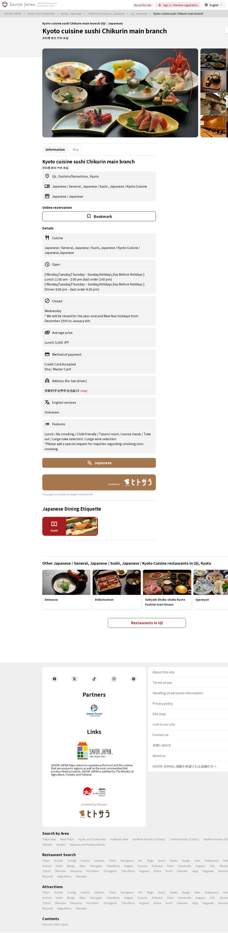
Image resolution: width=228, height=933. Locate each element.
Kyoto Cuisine (136, 186)
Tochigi (71, 860)
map (83, 390)
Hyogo (186, 860)
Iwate (59, 866)
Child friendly (87, 434)
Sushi (104, 186)
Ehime (157, 871)
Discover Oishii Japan (55, 924)
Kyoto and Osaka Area (41, 13)
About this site (142, 5)
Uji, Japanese (139, 13)
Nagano (201, 866)
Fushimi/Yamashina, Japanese (106, 13)
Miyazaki (47, 876)
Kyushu (61, 844)
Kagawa (144, 871)
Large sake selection (67, 439)
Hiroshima (92, 871)
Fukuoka (182, 871)
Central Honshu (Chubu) (184, 839)
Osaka (173, 860)
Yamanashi (184, 866)
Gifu (212, 866)
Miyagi (71, 866)
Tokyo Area (49, 839)
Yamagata (96, 866)
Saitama (99, 860)
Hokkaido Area (119, 839)
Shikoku (47, 844)
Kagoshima (64, 876)
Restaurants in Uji (147, 622)
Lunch (49, 434)
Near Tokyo (67, 839)
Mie (140, 860)
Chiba (112, 860)
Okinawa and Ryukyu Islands (87, 844)
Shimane (60, 871)
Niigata (128, 866)
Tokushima (128, 871)
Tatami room (109, 434)
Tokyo (46, 860)
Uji (54, 176)
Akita (82, 866)
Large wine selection (100, 439)
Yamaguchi (110, 871)
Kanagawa (127, 860)
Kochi (169, 871)
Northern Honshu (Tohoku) (149, 839)
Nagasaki (208, 871)
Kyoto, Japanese (71, 13)
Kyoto (94, 176)
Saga (195, 871)
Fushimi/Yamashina (73, 176)
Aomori (46, 866)
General (75, 186)
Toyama (142, 866)
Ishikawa (157, 866)
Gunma (85, 860)
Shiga (150, 860)
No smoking (65, 434)
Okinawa (81, 876)
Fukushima (113, 866)
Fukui (170, 866)
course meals (131, 434)
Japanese (59, 186)
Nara (197, 860)
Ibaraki (58, 860)
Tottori (46, 871)
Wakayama (212, 860)
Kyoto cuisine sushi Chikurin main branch (104, 30)
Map (76, 149)
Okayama (76, 871)
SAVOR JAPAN (13, 13)
